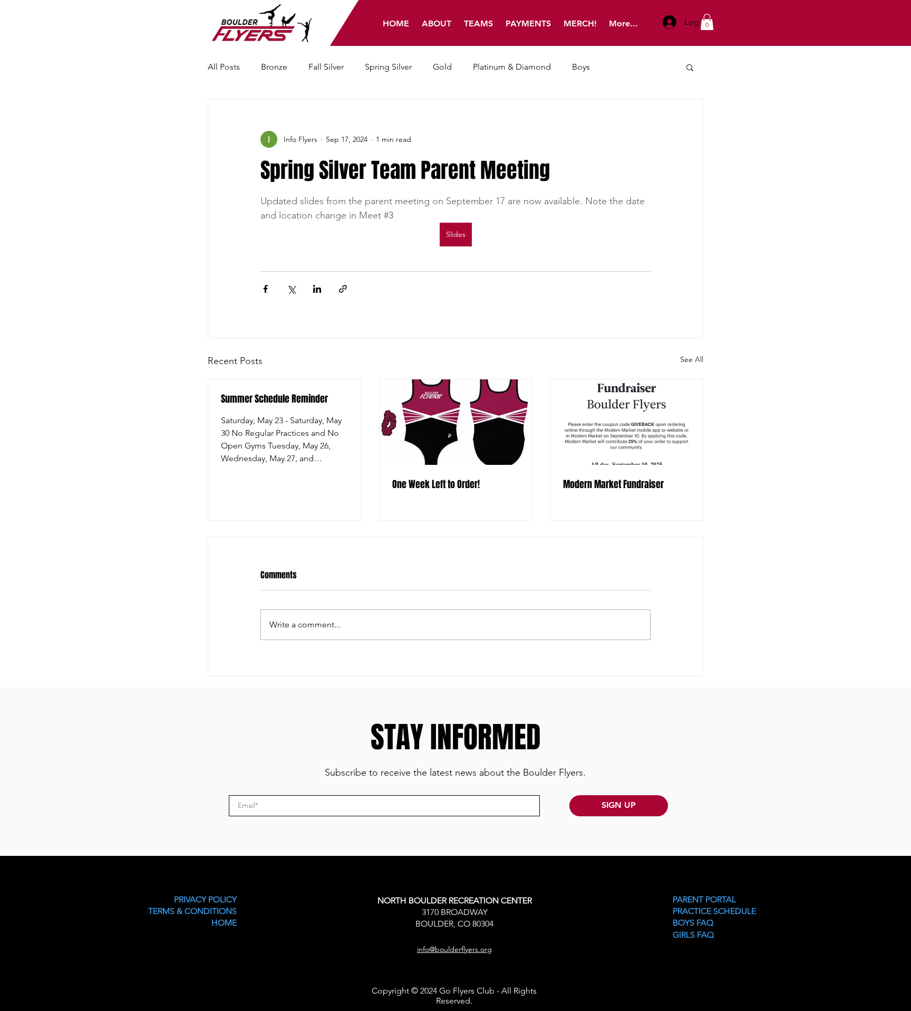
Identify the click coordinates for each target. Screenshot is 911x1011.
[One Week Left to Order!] (456, 422)
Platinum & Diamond (512, 67)
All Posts (224, 67)
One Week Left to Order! (436, 484)
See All (691, 359)
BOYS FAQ (693, 923)
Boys (581, 67)
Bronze (274, 67)
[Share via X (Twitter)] (291, 289)
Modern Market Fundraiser (613, 484)
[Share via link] (343, 289)
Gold (442, 67)
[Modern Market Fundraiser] (626, 422)
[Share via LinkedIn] (317, 289)
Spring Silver (388, 67)
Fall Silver (326, 67)
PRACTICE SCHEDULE (714, 911)
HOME (224, 923)
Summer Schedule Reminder (274, 399)
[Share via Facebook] (265, 289)
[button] (707, 22)
